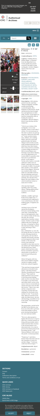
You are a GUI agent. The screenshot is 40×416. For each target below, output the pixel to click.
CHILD (30, 79)
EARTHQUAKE (25, 85)
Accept (11, 413)
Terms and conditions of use (11, 377)
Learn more (9, 410)
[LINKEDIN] (29, 44)
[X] (33, 44)
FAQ (3, 373)
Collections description (9, 375)
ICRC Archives (6, 385)
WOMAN (32, 83)
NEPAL (35, 56)
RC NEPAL (34, 85)
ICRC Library (6, 387)
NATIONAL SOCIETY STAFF (29, 89)
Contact (4, 371)
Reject (29, 413)
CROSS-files (5, 398)
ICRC (30, 98)
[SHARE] (37, 44)
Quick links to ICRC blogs (10, 400)
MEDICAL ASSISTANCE (26, 82)
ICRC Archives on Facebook (10, 389)
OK (29, 3)
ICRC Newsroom (7, 391)
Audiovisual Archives (14, 19)
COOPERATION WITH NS (28, 87)
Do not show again (33, 9)
